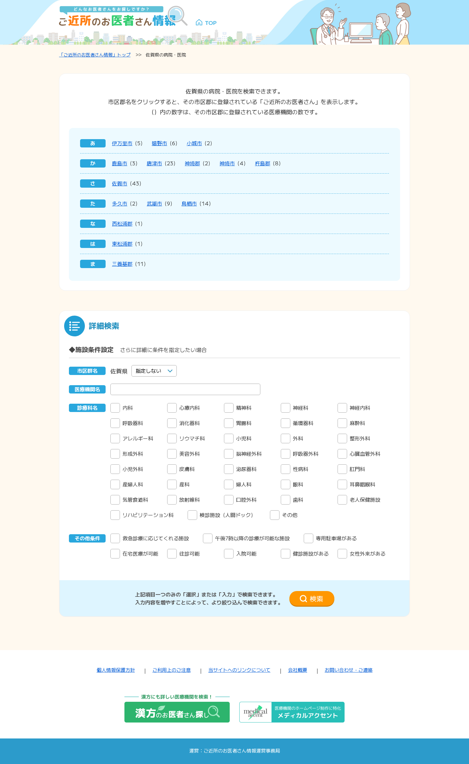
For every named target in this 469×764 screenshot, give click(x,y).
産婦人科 (133, 484)
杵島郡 (262, 163)
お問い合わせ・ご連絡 (349, 669)
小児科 (243, 438)
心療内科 (189, 407)
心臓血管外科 (365, 453)
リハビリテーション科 (148, 515)
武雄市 (154, 203)
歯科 (298, 499)
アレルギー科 (138, 438)
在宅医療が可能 (140, 553)
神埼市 (227, 163)
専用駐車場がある (336, 538)
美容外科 (189, 453)
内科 (128, 407)
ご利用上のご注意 (172, 669)
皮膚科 (187, 469)
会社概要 (297, 669)
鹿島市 (119, 163)
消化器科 (189, 423)
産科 (184, 484)
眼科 (298, 484)
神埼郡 (192, 163)
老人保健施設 (365, 499)
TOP (211, 22)
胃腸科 (243, 423)
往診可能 (189, 553)
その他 (289, 515)
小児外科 (133, 469)
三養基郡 (122, 263)
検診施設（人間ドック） (228, 515)
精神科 (243, 407)
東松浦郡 (122, 243)
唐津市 (154, 163)
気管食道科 (135, 499)
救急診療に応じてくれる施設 (156, 538)
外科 (298, 438)
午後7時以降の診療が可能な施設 (252, 538)
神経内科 (360, 407)
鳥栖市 (189, 203)
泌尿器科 (246, 469)
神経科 (300, 407)
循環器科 (303, 423)
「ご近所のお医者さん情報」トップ (94, 54)
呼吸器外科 (305, 453)
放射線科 (189, 499)
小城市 (194, 143)
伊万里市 (122, 143)
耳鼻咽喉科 (362, 484)
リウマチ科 (192, 438)
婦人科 (243, 484)
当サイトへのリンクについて (239, 669)
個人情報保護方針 (116, 669)
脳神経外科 (249, 453)
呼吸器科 (133, 423)
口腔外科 (246, 499)
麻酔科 (357, 423)
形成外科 (133, 453)
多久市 (119, 203)
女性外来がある (367, 553)
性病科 (300, 469)
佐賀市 (119, 183)
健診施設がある (311, 553)
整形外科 (360, 438)
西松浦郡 (122, 223)
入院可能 (246, 553)
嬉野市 (159, 143)
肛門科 (357, 469)
